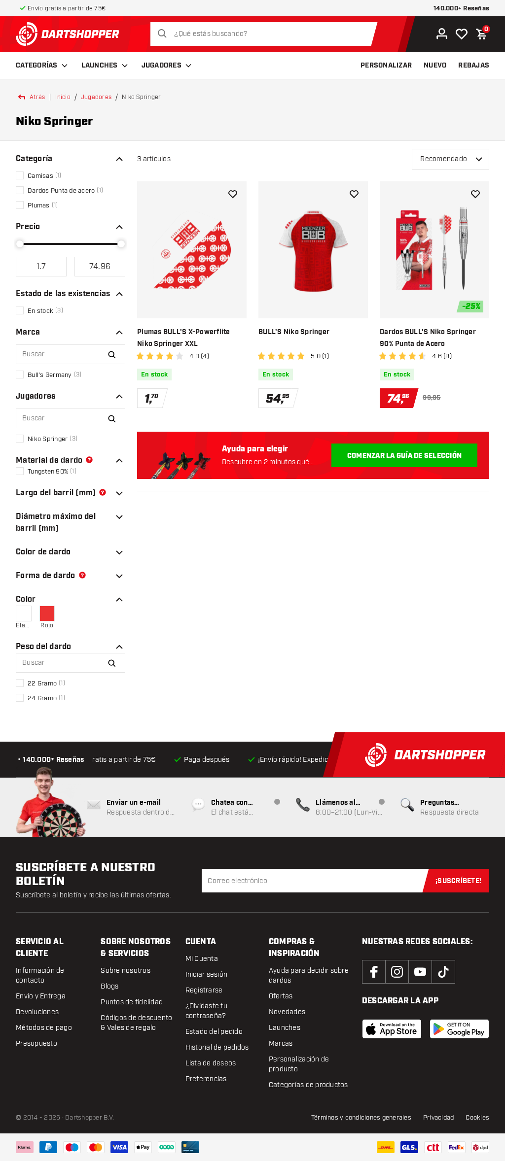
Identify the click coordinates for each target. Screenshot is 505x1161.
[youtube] (420, 972)
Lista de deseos (210, 1063)
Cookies (477, 1118)
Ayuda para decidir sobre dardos (309, 975)
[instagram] (397, 972)
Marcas (281, 1043)
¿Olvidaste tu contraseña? (206, 1011)
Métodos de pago (44, 1028)
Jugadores (161, 65)
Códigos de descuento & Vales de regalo (136, 1023)
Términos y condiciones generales (361, 1118)
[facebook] (374, 972)
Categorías (37, 65)
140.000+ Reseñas (461, 8)
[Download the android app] (459, 1029)
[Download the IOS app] (392, 1029)
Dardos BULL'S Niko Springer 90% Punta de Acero (428, 338)
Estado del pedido (214, 1031)
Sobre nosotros (125, 970)
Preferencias (206, 1079)
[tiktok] (443, 972)
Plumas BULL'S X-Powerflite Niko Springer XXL (183, 338)
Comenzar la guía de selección (404, 455)
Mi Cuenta (201, 959)
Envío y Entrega (41, 996)
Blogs (109, 986)
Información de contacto (40, 975)
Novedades (287, 1012)
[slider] (20, 244)
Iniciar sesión (206, 974)
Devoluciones (37, 1012)
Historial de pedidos (217, 1047)
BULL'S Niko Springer (293, 332)
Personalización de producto (299, 1064)
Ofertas (281, 996)
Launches (99, 65)
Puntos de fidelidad (132, 1002)
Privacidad (438, 1118)
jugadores (96, 97)
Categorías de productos (308, 1085)
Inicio (63, 97)
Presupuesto (36, 1043)
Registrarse (204, 990)
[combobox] (266, 34)
